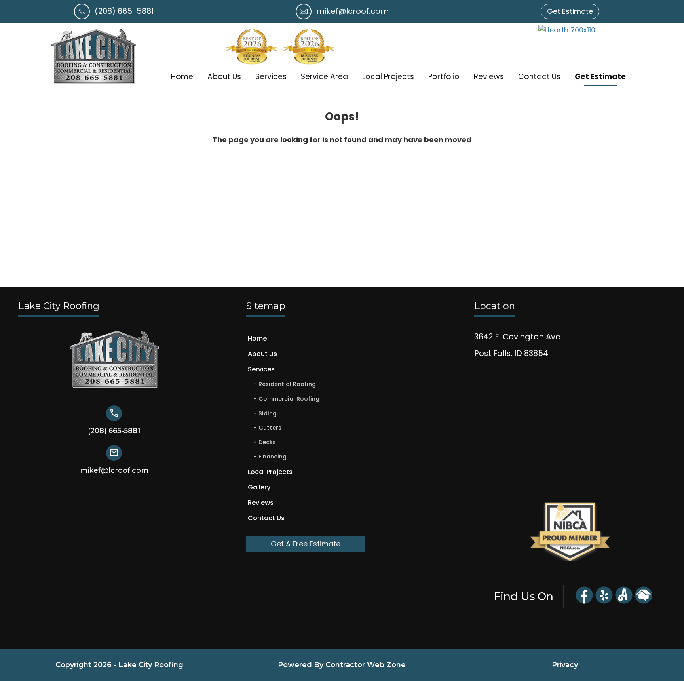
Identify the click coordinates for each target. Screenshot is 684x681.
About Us (224, 76)
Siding (267, 413)
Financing (272, 456)
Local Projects (388, 76)
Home (182, 76)
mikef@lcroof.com (352, 11)
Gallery (259, 487)
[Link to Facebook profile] (584, 602)
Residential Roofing (287, 384)
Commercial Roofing (288, 399)
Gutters (269, 428)
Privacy (565, 664)
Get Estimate (600, 76)
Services (271, 76)
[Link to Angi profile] (624, 602)
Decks (267, 442)
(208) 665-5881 (124, 11)
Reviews (489, 76)
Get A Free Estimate (305, 544)
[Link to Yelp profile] (604, 602)
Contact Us (539, 76)
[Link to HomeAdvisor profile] (644, 602)
